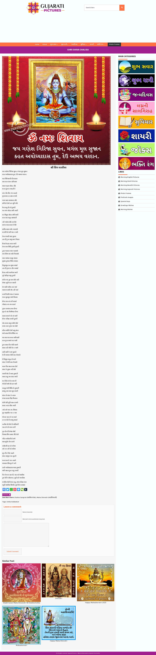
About (44, 44)
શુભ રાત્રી (64, 44)
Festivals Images (127, 197)
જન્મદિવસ (74, 44)
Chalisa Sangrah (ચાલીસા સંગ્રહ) (25, 497)
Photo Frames (114, 44)
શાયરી (92, 44)
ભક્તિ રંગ (100, 44)
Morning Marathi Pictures (130, 185)
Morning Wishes (127, 209)
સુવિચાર (83, 44)
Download (5, 495)
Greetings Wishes (127, 205)
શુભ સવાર (53, 44)
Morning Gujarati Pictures (130, 189)
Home (37, 44)
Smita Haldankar (13, 502)
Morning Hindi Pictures (129, 181)
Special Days (125, 201)
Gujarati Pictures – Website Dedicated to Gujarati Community (84, 653)
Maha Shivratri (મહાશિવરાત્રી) (47, 497)
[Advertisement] (78, 29)
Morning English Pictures (130, 177)
